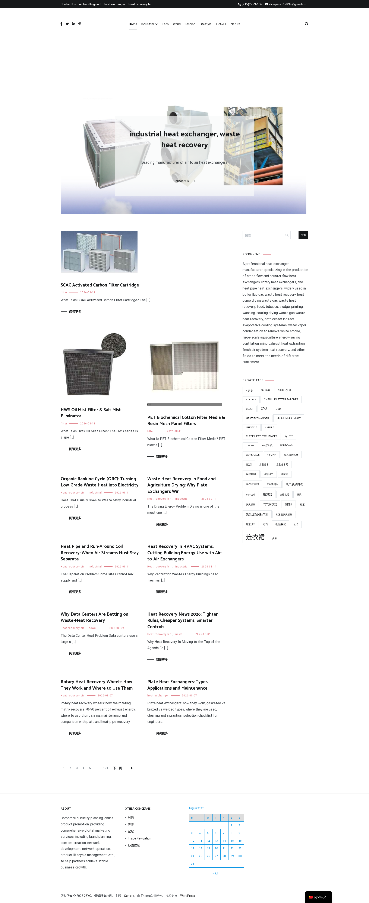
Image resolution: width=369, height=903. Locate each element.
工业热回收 (272, 484)
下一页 (117, 768)
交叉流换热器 (291, 454)
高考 (274, 538)
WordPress (187, 895)
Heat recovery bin (140, 4)
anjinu (265, 390)
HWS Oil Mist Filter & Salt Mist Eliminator (91, 413)
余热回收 (251, 474)
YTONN (271, 454)
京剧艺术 (264, 464)
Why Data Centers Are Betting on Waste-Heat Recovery (94, 617)
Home (133, 24)
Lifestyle (205, 24)
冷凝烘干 (268, 474)
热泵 (302, 504)
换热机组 (284, 494)
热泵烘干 (250, 524)
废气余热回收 (294, 484)
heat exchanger (114, 4)
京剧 (249, 464)
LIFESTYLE (251, 427)
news (92, 628)
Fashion (190, 24)
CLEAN (249, 409)
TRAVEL (221, 24)
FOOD (277, 409)
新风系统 (250, 504)
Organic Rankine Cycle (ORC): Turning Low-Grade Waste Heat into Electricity (100, 482)
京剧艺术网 (282, 464)
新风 (299, 494)
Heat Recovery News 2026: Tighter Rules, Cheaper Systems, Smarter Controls (182, 621)
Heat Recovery (289, 418)
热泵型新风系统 (284, 514)
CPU (264, 408)
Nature (235, 24)
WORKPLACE (252, 454)
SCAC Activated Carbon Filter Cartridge (100, 285)
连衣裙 (255, 537)
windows (286, 445)
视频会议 (280, 524)
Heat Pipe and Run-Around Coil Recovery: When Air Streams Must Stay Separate (100, 553)
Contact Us (68, 4)
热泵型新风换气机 (257, 514)
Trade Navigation (139, 838)
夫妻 (131, 824)
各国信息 (134, 845)
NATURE (269, 427)
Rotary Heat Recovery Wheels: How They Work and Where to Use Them (97, 685)
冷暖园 (284, 474)
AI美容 (249, 390)
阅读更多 (75, 311)
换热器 (267, 494)
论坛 (295, 524)
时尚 (131, 817)
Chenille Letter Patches (281, 399)
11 (200, 840)
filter (64, 292)
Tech (165, 24)
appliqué (284, 390)
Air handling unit (90, 4)
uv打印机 (267, 445)
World (177, 24)
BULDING (251, 399)
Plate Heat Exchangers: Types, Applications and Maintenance (177, 685)
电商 (265, 524)
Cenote (129, 895)
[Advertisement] (184, 66)
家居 (131, 831)
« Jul (215, 873)
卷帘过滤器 (252, 484)
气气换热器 (270, 504)
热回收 (288, 504)
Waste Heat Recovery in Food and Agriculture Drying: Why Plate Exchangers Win (181, 485)
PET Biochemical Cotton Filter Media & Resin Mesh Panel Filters (186, 420)
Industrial (147, 24)
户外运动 (250, 494)
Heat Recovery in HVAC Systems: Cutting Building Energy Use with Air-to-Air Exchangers (184, 553)
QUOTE (289, 436)
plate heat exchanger (261, 436)
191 (105, 768)
